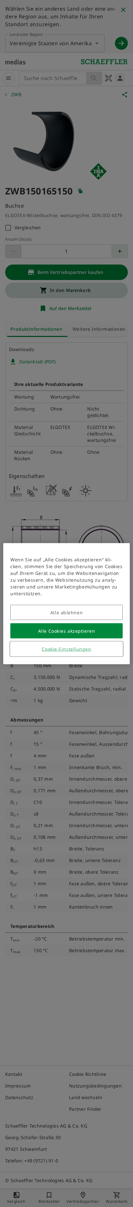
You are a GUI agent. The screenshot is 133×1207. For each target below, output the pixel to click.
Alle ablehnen (66, 612)
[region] (66, 603)
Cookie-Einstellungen (66, 649)
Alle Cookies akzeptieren (66, 631)
